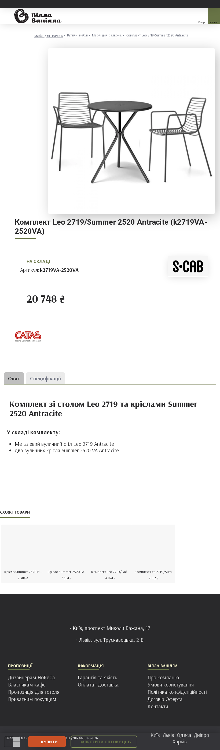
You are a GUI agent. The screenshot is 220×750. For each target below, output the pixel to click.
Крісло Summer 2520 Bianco (24, 571)
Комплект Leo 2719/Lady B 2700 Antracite (111, 571)
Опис (14, 378)
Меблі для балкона (107, 35)
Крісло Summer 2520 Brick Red (67, 571)
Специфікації (45, 378)
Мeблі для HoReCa (48, 36)
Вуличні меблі (77, 35)
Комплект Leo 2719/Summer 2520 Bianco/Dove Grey (154, 571)
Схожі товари (15, 512)
